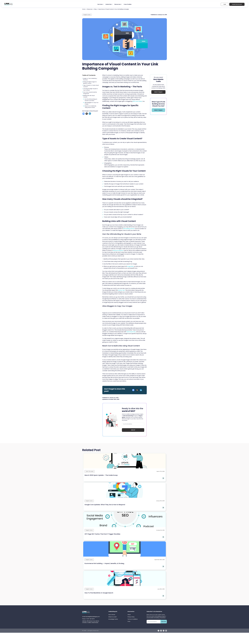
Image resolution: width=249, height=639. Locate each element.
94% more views (137, 101)
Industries (108, 4)
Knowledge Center (113, 619)
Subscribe (163, 621)
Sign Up (133, 430)
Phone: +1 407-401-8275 (88, 619)
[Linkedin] (90, 114)
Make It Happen (158, 92)
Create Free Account (237, 4)
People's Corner (87, 14)
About (129, 614)
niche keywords (131, 332)
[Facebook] (83, 114)
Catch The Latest (90, 471)
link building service (128, 228)
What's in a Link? (112, 617)
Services (100, 4)
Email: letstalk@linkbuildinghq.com (91, 616)
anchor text (121, 290)
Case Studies (128, 4)
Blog (95, 9)
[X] (87, 114)
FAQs (129, 621)
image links (130, 266)
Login (224, 4)
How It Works (111, 614)
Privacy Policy (131, 617)
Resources (118, 4)
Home (83, 9)
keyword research (118, 250)
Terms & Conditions (133, 619)
